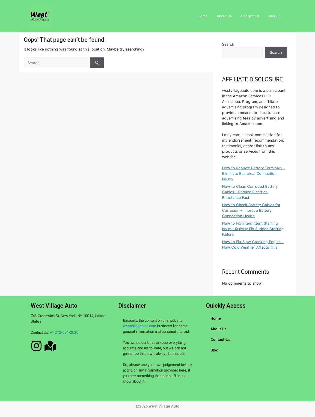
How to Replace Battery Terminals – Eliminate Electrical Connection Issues (253, 173)
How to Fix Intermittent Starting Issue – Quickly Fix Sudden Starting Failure (253, 229)
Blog (272, 16)
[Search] (97, 62)
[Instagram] (36, 345)
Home (203, 16)
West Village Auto (164, 406)
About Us (224, 16)
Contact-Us (250, 16)
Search (228, 44)
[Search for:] (57, 62)
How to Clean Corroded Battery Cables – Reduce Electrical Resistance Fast (250, 192)
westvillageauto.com (139, 326)
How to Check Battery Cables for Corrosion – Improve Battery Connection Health (251, 210)
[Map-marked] (50, 345)
